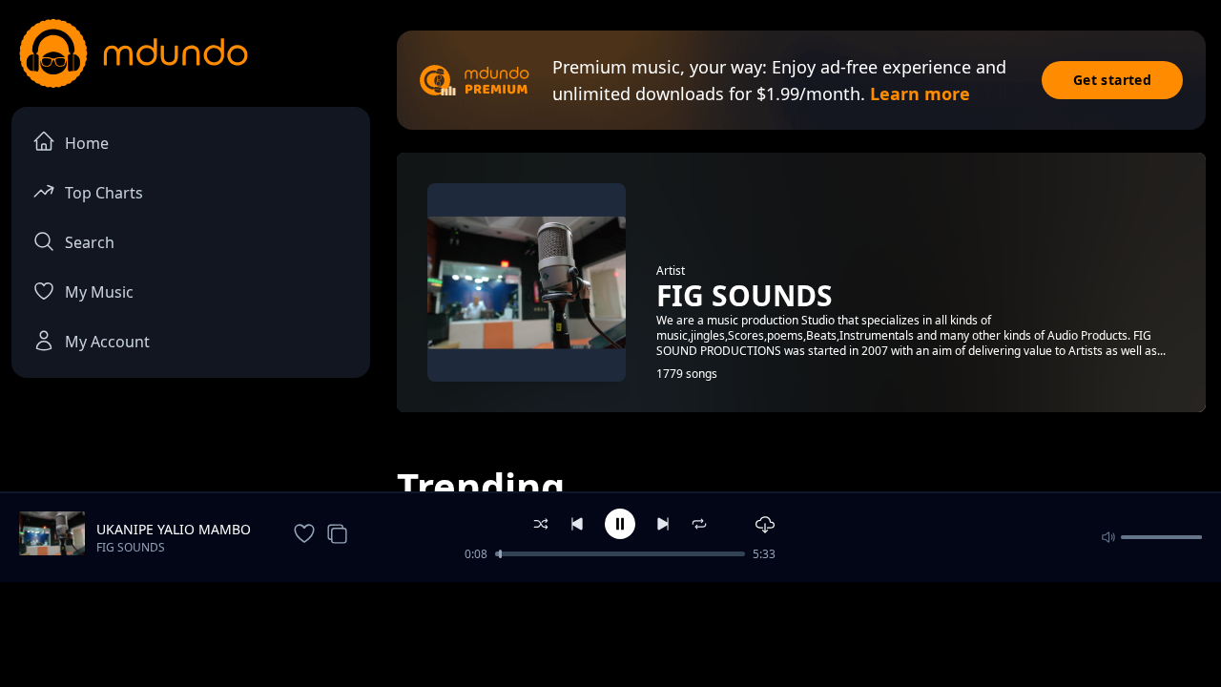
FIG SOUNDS (130, 547)
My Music (99, 291)
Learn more (920, 93)
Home (87, 143)
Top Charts (104, 192)
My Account (107, 341)
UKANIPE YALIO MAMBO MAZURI (173, 529)
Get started (1112, 80)
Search (89, 242)
